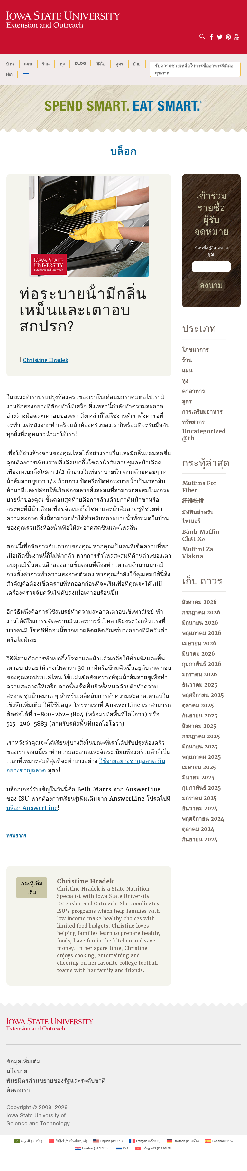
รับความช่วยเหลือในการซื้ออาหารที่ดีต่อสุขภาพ (194, 69)
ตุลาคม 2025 (198, 705)
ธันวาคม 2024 (200, 808)
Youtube (237, 35)
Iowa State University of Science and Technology (38, 1119)
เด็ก (9, 74)
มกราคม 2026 (199, 674)
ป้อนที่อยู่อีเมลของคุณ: (211, 251)
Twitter (220, 35)
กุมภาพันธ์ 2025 (201, 787)
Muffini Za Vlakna (197, 553)
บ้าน (10, 64)
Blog (80, 63)
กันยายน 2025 (199, 715)
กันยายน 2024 (200, 839)
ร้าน (46, 64)
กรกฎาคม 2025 (201, 736)
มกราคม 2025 (199, 798)
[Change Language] (25, 74)
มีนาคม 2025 (198, 777)
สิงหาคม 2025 (199, 725)
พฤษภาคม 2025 (201, 756)
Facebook (211, 35)
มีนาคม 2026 (198, 653)
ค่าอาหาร (193, 391)
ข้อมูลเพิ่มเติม (23, 1061)
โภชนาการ (195, 349)
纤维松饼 (193, 500)
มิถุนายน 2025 (200, 746)
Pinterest (228, 35)
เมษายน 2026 (199, 643)
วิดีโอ (100, 64)
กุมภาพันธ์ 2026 (201, 664)
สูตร (119, 64)
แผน (28, 64)
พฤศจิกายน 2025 (203, 694)
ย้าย (137, 64)
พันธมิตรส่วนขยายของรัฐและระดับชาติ (55, 1080)
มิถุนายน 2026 (200, 622)
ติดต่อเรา (18, 1090)
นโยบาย (16, 1071)
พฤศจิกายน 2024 (203, 818)
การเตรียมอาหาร (202, 411)
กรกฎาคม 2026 (201, 612)
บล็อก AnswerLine (32, 808)
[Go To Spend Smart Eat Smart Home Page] (63, 19)
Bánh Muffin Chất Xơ (201, 535)
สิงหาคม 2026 (199, 602)
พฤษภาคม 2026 (201, 633)
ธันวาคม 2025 (199, 684)
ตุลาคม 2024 (198, 829)
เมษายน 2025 (199, 767)
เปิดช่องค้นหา (204, 34)
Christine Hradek (45, 360)
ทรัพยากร (16, 836)
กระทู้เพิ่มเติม (31, 888)
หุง (62, 64)
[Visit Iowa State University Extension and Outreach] (123, 1024)
